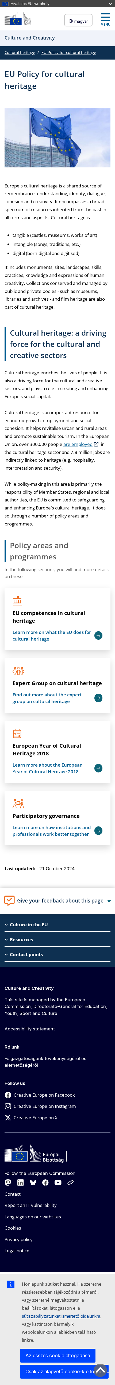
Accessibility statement (30, 1028)
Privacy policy (19, 1239)
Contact (13, 1194)
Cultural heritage (20, 52)
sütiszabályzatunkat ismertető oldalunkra (61, 1316)
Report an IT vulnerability (31, 1205)
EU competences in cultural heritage (49, 616)
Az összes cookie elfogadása (57, 1355)
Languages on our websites (33, 1217)
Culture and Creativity (29, 988)
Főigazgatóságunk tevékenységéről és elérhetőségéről (45, 1062)
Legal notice (17, 1250)
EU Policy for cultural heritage (68, 52)
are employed (78, 444)
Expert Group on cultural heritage (57, 683)
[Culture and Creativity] (18, 18)
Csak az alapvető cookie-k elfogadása (67, 1371)
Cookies (13, 1228)
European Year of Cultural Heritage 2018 (47, 749)
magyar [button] (81, 21)
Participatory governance (46, 815)
